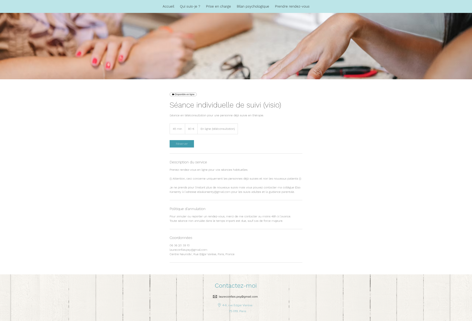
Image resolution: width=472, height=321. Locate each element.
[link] (182, 144)
